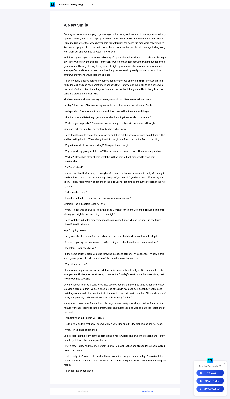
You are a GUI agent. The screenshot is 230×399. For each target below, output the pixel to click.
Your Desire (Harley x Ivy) (70, 4)
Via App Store (212, 381)
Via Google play (212, 389)
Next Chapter (147, 391)
